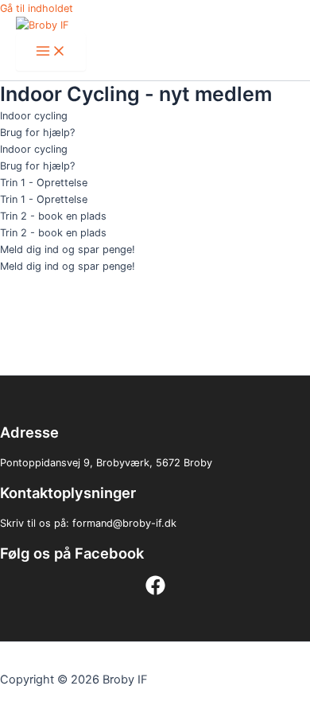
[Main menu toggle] (51, 52)
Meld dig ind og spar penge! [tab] (67, 249)
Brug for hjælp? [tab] (37, 132)
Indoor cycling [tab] (34, 116)
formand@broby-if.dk (124, 523)
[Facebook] (155, 592)
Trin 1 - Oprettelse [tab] (43, 183)
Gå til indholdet (36, 8)
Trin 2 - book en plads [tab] (53, 216)
